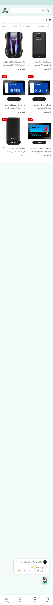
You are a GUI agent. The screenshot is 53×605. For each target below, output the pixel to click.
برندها (28, 26)
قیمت (15, 26)
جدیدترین (42, 26)
